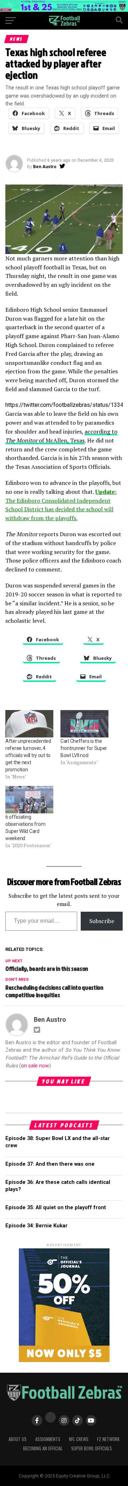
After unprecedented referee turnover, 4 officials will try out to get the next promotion (28, 755)
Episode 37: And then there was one (50, 1164)
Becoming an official (43, 1448)
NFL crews (79, 1439)
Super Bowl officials (91, 1448)
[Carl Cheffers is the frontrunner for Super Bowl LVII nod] (84, 723)
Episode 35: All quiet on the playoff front (55, 1208)
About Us (18, 1439)
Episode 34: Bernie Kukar (36, 1226)
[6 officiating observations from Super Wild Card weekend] (29, 799)
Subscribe (101, 921)
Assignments (47, 1439)
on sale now (35, 1066)
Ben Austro (45, 166)
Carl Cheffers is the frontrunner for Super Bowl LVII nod (83, 748)
